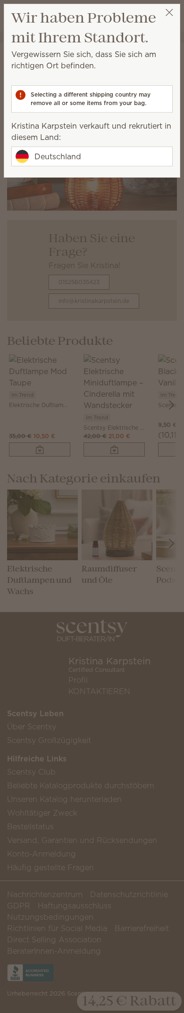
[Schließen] (169, 12)
